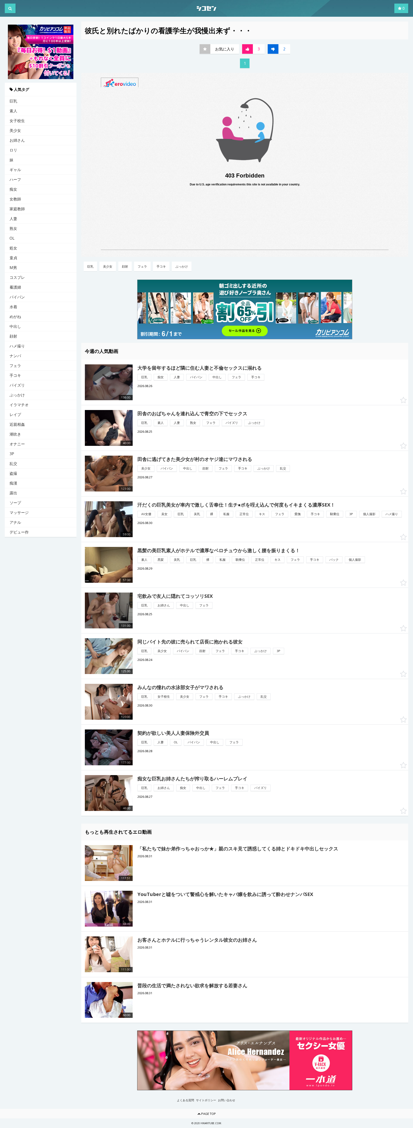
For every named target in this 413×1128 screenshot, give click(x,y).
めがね (15, 316)
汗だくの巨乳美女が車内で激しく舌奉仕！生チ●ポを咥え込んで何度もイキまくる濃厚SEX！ (236, 505)
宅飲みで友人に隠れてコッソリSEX (175, 596)
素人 (13, 110)
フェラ (15, 365)
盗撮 (13, 473)
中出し (15, 326)
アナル (15, 522)
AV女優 (146, 514)
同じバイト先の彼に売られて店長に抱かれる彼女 (190, 641)
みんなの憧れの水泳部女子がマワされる (180, 687)
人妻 (13, 218)
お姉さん (17, 140)
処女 (13, 248)
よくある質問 (185, 1100)
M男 (13, 267)
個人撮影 (369, 514)
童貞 (13, 257)
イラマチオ (19, 404)
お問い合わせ (226, 1100)
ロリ (13, 150)
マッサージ (19, 512)
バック (334, 559)
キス (262, 514)
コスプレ (17, 277)
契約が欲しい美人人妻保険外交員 (173, 733)
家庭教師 (17, 208)
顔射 (13, 336)
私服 (226, 514)
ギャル (15, 169)
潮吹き (15, 434)
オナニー (17, 444)
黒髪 (161, 559)
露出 (13, 493)
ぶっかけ (17, 395)
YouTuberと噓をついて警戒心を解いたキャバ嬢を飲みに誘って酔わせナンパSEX (225, 894)
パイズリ (17, 385)
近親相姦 (17, 424)
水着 (13, 306)
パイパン (17, 297)
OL (12, 238)
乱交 (13, 463)
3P (12, 453)
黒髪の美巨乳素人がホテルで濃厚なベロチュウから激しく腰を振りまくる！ (218, 550)
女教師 (15, 199)
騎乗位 (334, 514)
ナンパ (15, 355)
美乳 (197, 514)
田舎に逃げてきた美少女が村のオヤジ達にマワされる (194, 459)
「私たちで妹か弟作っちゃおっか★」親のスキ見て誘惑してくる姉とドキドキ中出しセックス (237, 848)
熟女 (13, 228)
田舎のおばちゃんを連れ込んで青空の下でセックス (192, 413)
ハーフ (15, 179)
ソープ (15, 502)
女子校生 (17, 120)
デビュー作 (19, 532)
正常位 (244, 514)
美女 (164, 514)
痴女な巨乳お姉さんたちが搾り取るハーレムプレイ (192, 778)
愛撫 (297, 514)
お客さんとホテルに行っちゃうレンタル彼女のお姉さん (197, 940)
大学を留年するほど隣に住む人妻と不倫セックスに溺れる (199, 368)
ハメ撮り (17, 346)
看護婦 (15, 287)
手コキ (15, 375)
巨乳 (13, 101)
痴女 (13, 189)
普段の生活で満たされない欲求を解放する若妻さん (192, 985)
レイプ (15, 414)
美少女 (15, 130)
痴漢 (13, 483)
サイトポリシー (206, 1100)
